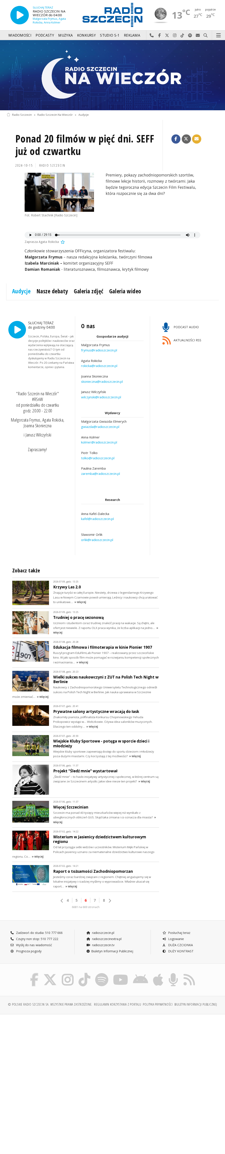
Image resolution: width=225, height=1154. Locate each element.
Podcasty (45, 35)
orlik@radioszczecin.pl (97, 540)
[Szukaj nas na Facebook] (34, 974)
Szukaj (205, 35)
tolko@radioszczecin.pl (97, 458)
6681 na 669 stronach (86, 907)
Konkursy (86, 35)
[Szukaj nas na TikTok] (84, 974)
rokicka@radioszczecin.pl (99, 365)
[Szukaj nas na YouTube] (121, 974)
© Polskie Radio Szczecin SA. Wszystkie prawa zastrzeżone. (50, 1004)
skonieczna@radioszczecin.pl (102, 381)
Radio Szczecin (22, 115)
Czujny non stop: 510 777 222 (36, 939)
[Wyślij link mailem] (196, 139)
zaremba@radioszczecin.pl (100, 473)
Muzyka (65, 35)
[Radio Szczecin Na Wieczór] (112, 75)
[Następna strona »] (109, 900)
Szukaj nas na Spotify (190, 35)
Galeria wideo (125, 291)
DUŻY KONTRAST (180, 951)
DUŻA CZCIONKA (180, 945)
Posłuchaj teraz (178, 933)
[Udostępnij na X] (186, 139)
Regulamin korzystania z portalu (117, 1004)
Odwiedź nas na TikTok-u (182, 35)
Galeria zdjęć (88, 291)
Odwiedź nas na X (167, 35)
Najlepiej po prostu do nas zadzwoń (152, 35)
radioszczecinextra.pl (106, 939)
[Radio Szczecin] (112, 15)
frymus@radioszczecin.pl (99, 350)
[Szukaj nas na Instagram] (67, 974)
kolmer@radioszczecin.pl (99, 442)
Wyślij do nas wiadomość (198, 35)
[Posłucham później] (62, 242)
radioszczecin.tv (102, 945)
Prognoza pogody (28, 951)
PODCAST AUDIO (186, 327)
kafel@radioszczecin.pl (97, 519)
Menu (219, 35)
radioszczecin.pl (102, 933)
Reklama (132, 35)
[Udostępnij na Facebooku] (176, 139)
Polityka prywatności (157, 1004)
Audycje (83, 115)
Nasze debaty (52, 291)
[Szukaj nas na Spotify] (102, 974)
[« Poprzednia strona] (62, 900)
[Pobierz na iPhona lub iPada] (158, 974)
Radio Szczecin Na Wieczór (55, 115)
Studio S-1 (110, 35)
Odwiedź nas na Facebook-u (159, 35)
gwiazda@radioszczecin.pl (100, 426)
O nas (88, 326)
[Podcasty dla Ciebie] (173, 974)
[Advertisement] (59, 1051)
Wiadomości (19, 35)
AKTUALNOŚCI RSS (187, 340)
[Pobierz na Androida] (141, 974)
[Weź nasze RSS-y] (189, 974)
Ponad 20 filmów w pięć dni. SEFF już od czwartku (84, 145)
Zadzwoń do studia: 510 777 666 (39, 933)
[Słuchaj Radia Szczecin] (20, 15)
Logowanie (175, 939)
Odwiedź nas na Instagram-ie (175, 35)
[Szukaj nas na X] (50, 974)
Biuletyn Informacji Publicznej (112, 951)
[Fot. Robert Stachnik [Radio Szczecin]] (59, 192)
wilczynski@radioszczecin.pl (101, 397)
